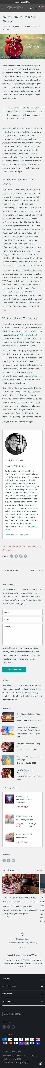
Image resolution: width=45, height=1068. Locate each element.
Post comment (14, 669)
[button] (41, 1064)
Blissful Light (22, 796)
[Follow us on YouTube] (13, 860)
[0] (40, 7)
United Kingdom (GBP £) (12, 1014)
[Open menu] (3, 8)
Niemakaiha (21, 837)
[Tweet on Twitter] (21, 556)
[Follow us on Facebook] (4, 860)
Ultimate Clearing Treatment (24, 801)
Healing (5, 26)
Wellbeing (7, 550)
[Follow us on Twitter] (8, 860)
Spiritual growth (33, 546)
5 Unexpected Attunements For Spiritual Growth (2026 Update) (28, 729)
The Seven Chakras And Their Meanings (29, 758)
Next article (35, 570)
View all (39, 870)
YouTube (24, 534)
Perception (20, 546)
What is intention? (28, 335)
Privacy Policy (8, 651)
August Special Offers (22, 2)
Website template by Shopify (15, 1062)
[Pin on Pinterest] (16, 556)
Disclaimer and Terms (29, 651)
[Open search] (31, 8)
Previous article (11, 570)
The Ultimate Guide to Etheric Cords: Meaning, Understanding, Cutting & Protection (29, 715)
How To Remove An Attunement (25, 771)
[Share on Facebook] (11, 556)
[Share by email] (25, 556)
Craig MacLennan (24, 816)
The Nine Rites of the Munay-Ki (29, 744)
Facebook (9, 534)
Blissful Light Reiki (24, 819)
